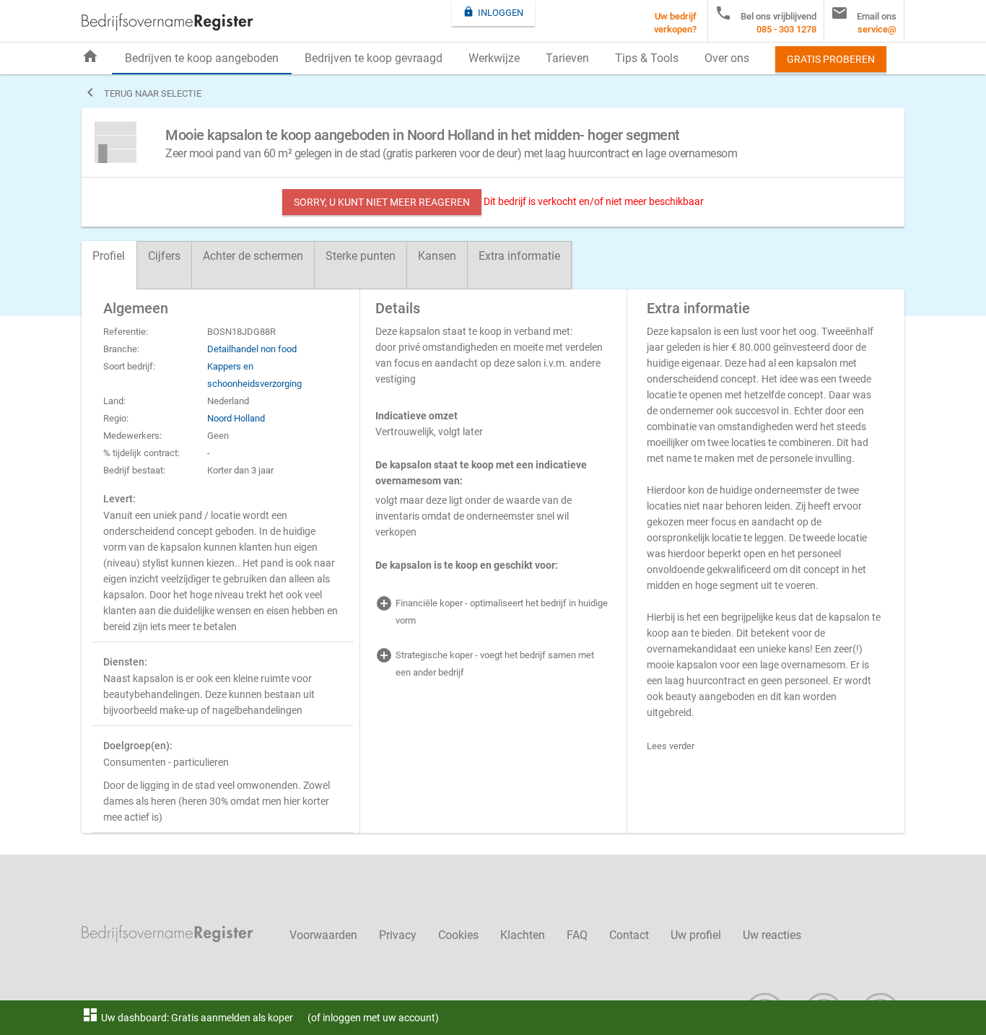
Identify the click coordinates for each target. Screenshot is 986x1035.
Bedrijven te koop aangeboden (202, 58)
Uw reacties (772, 935)
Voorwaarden (323, 935)
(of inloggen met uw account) (373, 1017)
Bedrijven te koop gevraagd (373, 58)
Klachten (522, 935)
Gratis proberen (831, 59)
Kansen (437, 256)
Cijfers (164, 256)
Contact (629, 935)
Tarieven (567, 58)
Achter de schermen (253, 256)
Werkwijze (494, 58)
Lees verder (670, 746)
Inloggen (493, 12)
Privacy (397, 935)
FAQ (577, 935)
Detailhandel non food (252, 349)
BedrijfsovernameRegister (167, 22)
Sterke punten (361, 256)
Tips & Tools (647, 58)
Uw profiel (696, 935)
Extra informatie (519, 256)
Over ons (726, 58)
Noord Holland (236, 418)
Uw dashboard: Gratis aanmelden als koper (187, 1017)
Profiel (108, 256)
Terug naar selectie (141, 92)
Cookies (458, 935)
